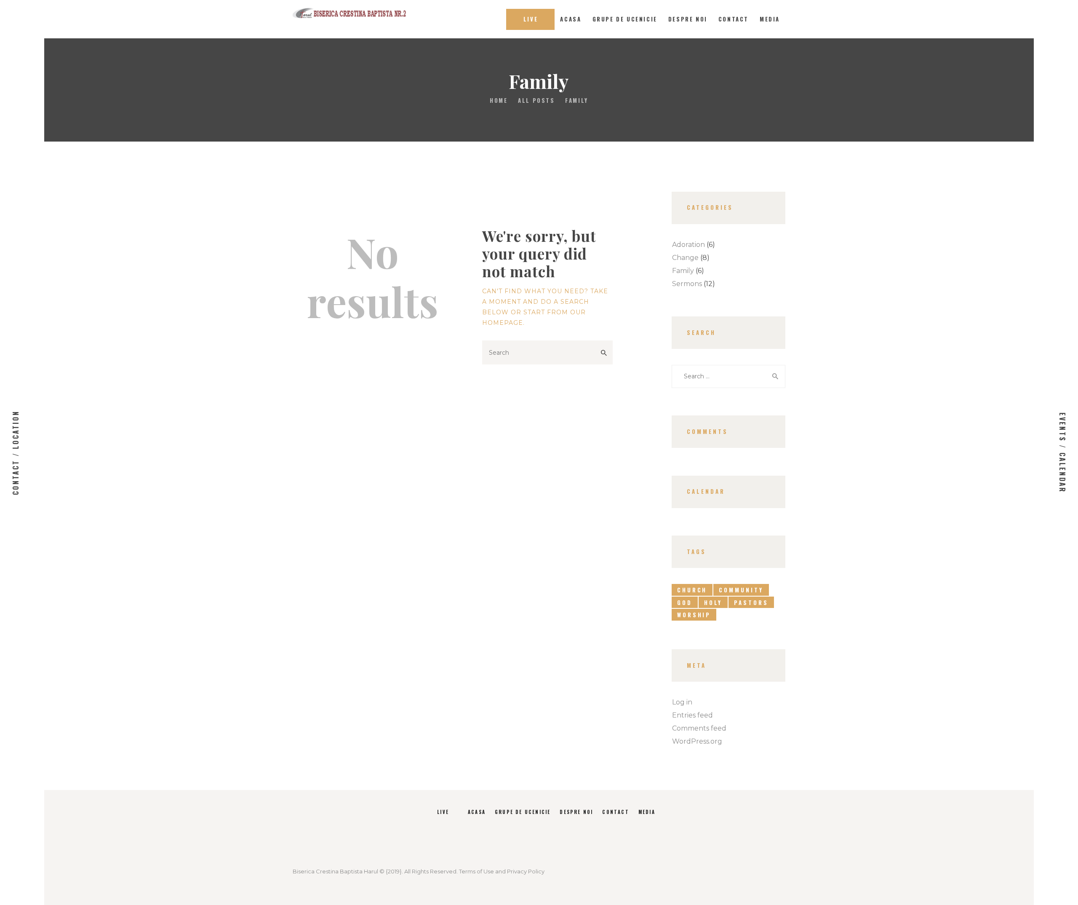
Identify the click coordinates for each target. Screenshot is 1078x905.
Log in (682, 702)
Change (685, 258)
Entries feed (692, 715)
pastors (751, 602)
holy (713, 602)
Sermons (687, 284)
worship (694, 614)
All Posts (536, 100)
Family (683, 271)
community (741, 590)
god (684, 602)
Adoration (688, 245)
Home (498, 100)
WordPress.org (697, 741)
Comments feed (699, 728)
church (692, 590)
